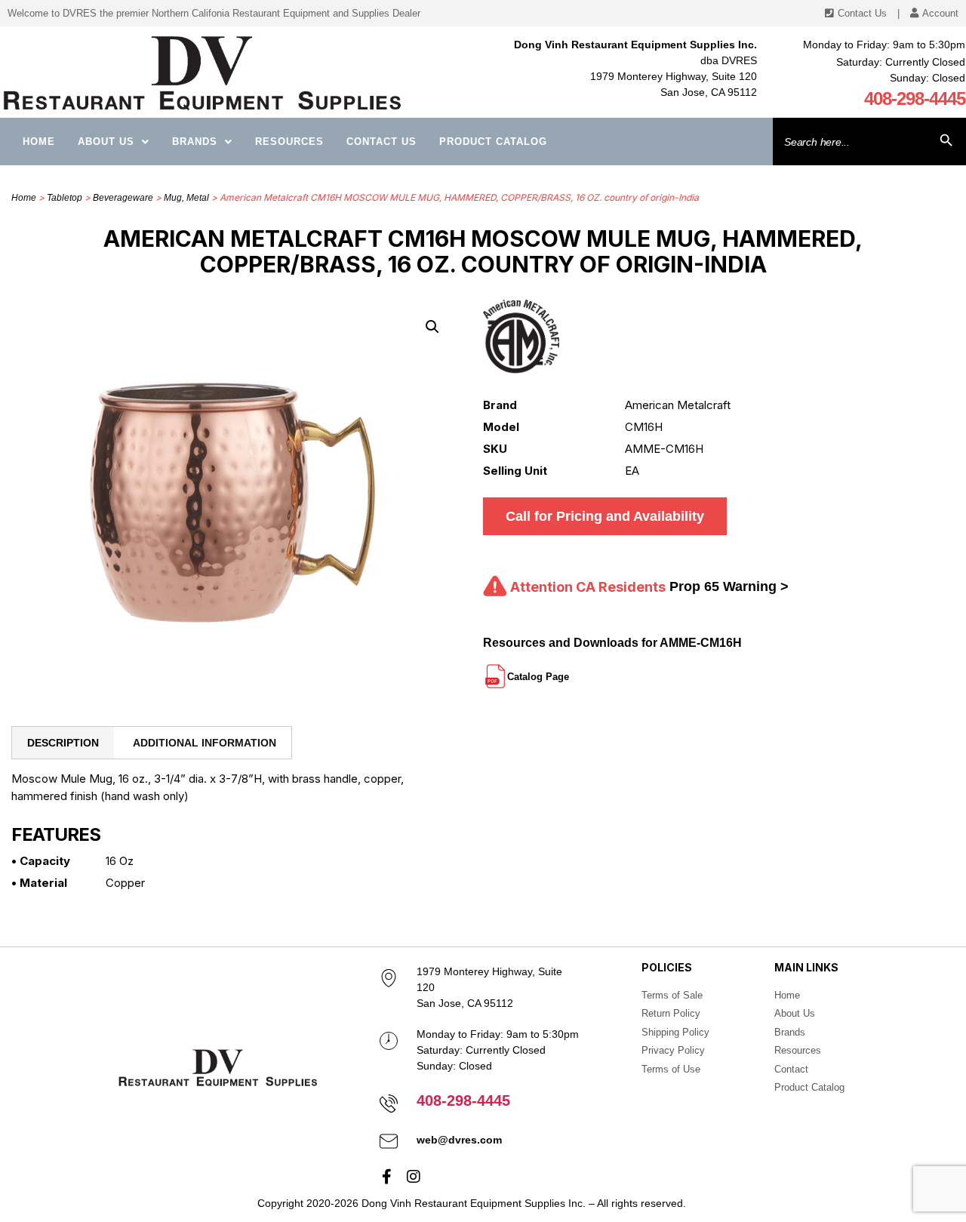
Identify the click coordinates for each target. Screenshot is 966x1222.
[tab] (63, 743)
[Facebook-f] (387, 1176)
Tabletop (64, 197)
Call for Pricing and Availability (605, 516)
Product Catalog (493, 141)
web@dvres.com (459, 1140)
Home (39, 141)
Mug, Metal (186, 197)
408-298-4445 (914, 98)
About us (106, 141)
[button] (432, 326)
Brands (194, 141)
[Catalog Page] (570, 670)
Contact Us (381, 141)
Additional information (204, 743)
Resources (289, 141)
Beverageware (123, 197)
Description (63, 743)
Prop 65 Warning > (729, 586)
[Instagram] (413, 1176)
